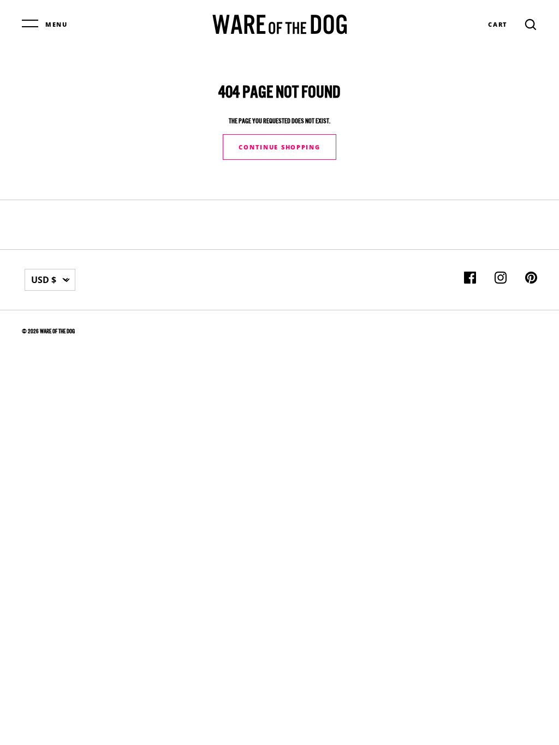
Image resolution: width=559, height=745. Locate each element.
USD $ (43, 280)
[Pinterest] (531, 279)
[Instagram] (501, 279)
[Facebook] (470, 279)
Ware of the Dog (57, 331)
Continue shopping (279, 147)
